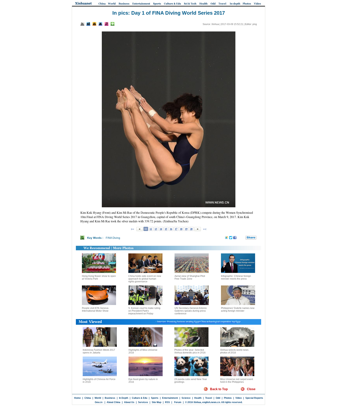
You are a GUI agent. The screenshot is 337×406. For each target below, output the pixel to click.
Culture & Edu (139, 398)
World (98, 398)
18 (181, 229)
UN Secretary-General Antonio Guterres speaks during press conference (191, 311)
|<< (132, 228)
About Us (129, 402)
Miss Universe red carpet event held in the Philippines (236, 380)
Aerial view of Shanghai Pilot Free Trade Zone (190, 277)
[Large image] (106, 24)
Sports (154, 398)
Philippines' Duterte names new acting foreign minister (238, 309)
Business (110, 398)
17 (176, 229)
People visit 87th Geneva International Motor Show (95, 309)
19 (186, 229)
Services (143, 402)
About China (113, 402)
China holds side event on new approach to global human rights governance (144, 279)
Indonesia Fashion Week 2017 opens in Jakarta (99, 351)
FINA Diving (113, 237)
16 (171, 229)
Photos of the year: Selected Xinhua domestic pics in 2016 (190, 351)
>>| (204, 228)
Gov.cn (98, 402)
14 (161, 229)
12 (151, 229)
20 (191, 229)
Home (77, 398)
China (87, 398)
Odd (218, 398)
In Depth (123, 398)
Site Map (156, 402)
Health (197, 398)
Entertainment (170, 398)
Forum (177, 402)
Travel (208, 398)
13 (156, 229)
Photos (228, 398)
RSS (167, 402)
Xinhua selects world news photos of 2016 (234, 351)
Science (186, 398)
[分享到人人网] (243, 237)
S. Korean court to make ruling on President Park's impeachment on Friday (144, 311)
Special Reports (254, 398)
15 (166, 229)
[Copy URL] (100, 24)
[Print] (94, 24)
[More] (112, 24)
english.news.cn (211, 402)
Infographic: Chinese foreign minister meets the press (236, 277)
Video (238, 398)
